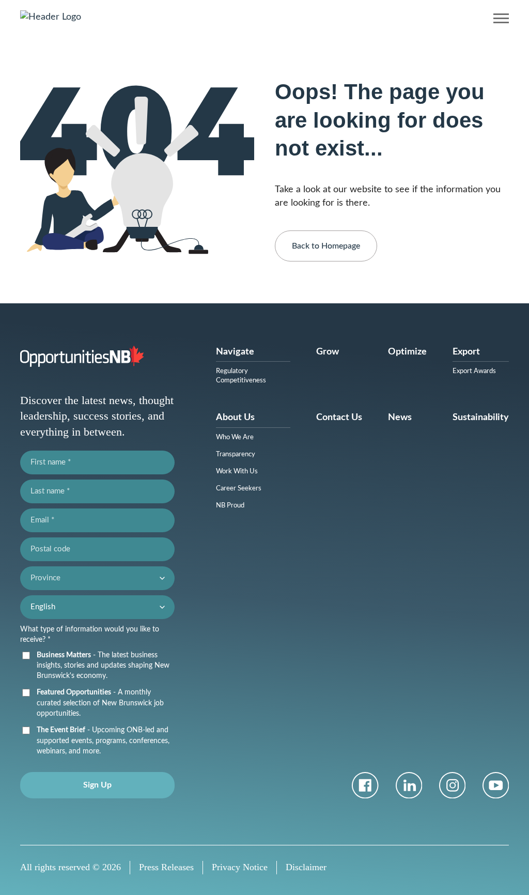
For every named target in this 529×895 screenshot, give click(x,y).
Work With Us (237, 471)
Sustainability (481, 417)
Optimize (407, 352)
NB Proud (230, 505)
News (400, 417)
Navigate (235, 352)
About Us (235, 417)
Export (466, 352)
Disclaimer (306, 867)
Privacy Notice (240, 867)
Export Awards (474, 371)
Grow (327, 352)
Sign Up (97, 785)
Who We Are (235, 437)
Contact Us (339, 417)
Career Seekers (238, 488)
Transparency (235, 454)
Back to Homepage (326, 246)
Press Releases (166, 867)
